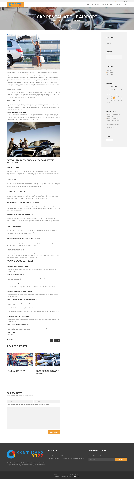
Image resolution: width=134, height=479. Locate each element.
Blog (60, 20)
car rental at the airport (23, 74)
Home (54, 20)
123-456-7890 (119, 1)
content (21, 31)
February (110, 72)
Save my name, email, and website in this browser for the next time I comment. (28, 404)
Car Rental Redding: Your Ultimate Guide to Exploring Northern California (47, 371)
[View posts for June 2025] (107, 87)
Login (126, 1)
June (109, 70)
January (110, 74)
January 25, (11, 31)
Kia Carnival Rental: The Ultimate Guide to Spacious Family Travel (113, 126)
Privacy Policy (76, 476)
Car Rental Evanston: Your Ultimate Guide (17, 371)
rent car (109, 43)
